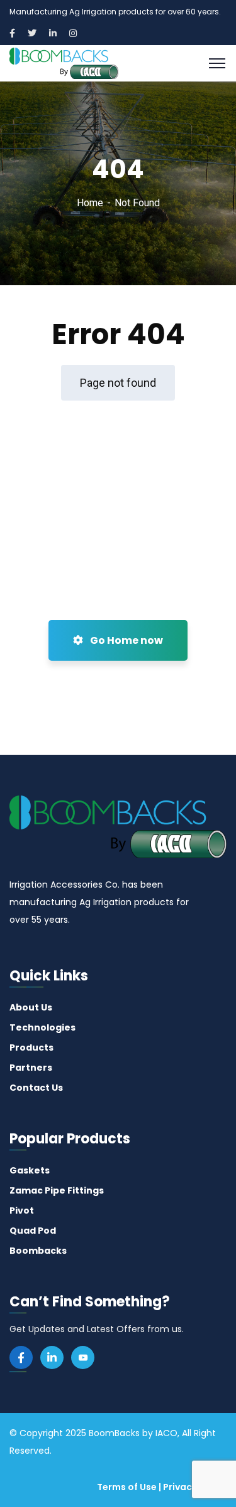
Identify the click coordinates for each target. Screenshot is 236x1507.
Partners (30, 1067)
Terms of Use (127, 1487)
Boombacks (38, 1250)
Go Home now (125, 640)
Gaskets (29, 1170)
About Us (30, 1007)
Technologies (42, 1027)
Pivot (21, 1210)
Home (90, 203)
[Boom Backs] (63, 62)
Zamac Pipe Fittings (56, 1190)
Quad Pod (32, 1230)
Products (31, 1047)
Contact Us (36, 1087)
